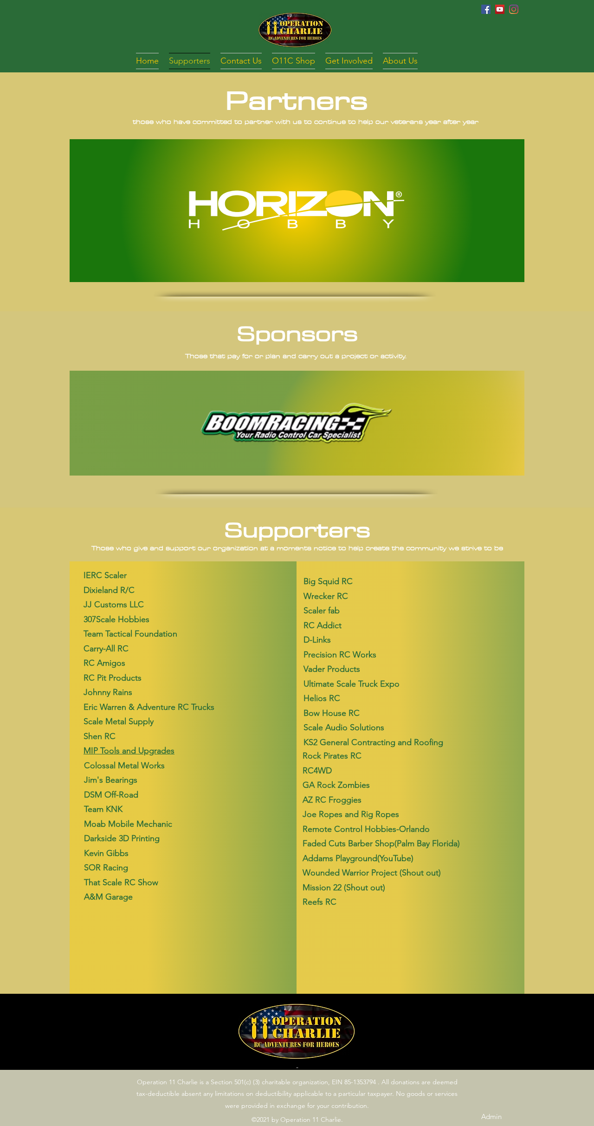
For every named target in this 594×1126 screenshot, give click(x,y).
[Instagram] (513, 9)
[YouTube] (499, 9)
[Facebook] (486, 9)
